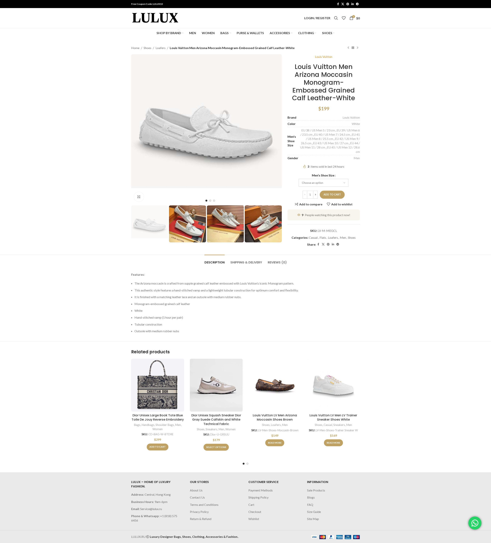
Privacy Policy (199, 511)
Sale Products (316, 490)
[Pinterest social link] (347, 4)
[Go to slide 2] (247, 464)
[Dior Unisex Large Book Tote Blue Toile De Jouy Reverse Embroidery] (157, 385)
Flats (323, 237)
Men (357, 158)
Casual (313, 237)
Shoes (147, 48)
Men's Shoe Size (323, 175)
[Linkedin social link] (352, 4)
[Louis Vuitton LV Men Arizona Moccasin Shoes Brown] (274, 385)
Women (157, 429)
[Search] (336, 18)
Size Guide (314, 511)
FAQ (310, 504)
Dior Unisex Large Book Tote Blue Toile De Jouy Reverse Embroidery (158, 417)
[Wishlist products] (344, 18)
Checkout (254, 511)
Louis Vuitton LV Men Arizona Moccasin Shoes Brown (275, 417)
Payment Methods (260, 490)
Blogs (311, 497)
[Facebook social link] (338, 4)
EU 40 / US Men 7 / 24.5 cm (332, 134)
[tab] (214, 260)
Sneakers (211, 429)
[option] (206, 201)
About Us (196, 490)
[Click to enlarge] (139, 197)
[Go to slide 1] (244, 464)
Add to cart (332, 194)
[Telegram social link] (357, 4)
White (356, 123)
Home (135, 48)
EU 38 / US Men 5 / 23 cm (318, 130)
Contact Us (197, 497)
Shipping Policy (258, 497)
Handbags (148, 425)
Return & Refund (200, 519)
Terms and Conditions (204, 504)
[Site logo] (155, 17)
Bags (137, 425)
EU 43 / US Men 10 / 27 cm (330, 143)
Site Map (313, 519)
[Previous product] (348, 48)
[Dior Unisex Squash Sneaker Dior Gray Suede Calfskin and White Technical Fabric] (216, 385)
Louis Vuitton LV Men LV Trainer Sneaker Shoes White (333, 417)
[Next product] (357, 48)
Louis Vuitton (323, 56)
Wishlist (253, 519)
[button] (136, 224)
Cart (251, 504)
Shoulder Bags (165, 425)
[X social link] (342, 4)
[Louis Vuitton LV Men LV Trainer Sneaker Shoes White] (333, 385)
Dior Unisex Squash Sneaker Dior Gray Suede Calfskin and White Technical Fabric (216, 419)
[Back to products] (353, 48)
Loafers (161, 48)
